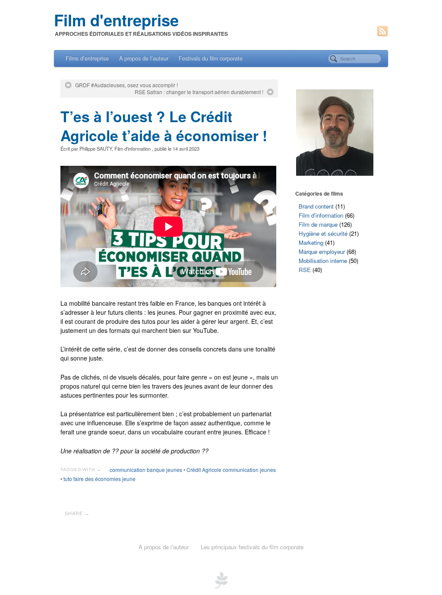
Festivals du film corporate (211, 58)
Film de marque (318, 224)
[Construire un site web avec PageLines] (221, 579)
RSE (305, 270)
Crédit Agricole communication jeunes (231, 469)
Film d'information (132, 148)
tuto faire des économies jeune (99, 478)
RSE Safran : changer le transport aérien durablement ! (199, 92)
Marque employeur (322, 251)
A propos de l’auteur (143, 58)
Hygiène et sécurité (323, 233)
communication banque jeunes (146, 469)
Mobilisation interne (323, 260)
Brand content (316, 206)
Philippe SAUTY (95, 148)
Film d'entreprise (116, 19)
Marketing (311, 242)
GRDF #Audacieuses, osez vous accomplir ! (126, 85)
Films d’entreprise (87, 58)
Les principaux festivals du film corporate (252, 547)
